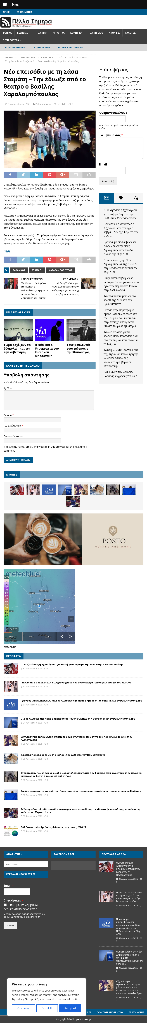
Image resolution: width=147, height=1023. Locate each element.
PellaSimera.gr (43, 104)
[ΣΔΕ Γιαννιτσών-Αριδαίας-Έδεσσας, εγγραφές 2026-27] (11, 831)
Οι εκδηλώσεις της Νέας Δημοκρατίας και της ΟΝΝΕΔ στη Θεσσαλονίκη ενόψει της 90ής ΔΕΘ (78, 718)
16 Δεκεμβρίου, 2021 (19, 104)
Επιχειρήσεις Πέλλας (71, 47)
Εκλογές (130, 32)
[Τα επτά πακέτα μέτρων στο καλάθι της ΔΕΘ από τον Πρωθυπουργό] (97, 489)
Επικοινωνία (24, 12)
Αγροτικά (59, 32)
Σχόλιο (8, 388)
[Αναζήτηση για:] (26, 864)
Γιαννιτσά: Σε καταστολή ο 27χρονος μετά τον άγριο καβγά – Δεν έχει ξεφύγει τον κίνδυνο (76, 682)
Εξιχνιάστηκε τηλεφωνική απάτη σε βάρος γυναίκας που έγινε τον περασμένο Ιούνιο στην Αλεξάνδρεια (76, 738)
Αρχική (7, 12)
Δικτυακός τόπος (13, 436)
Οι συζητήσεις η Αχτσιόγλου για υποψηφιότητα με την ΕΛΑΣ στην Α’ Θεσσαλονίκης (120, 214)
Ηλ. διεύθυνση (13, 425)
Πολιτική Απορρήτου (110, 1012)
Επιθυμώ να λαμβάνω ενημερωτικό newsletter (21, 907)
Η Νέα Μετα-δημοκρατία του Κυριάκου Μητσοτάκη (47, 350)
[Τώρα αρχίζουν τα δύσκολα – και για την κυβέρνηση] (18, 330)
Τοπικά (7, 32)
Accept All (70, 1008)
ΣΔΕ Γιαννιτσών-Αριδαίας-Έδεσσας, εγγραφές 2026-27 (53, 827)
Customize (23, 1008)
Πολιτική (41, 32)
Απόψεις (114, 32)
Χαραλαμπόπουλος (60, 270)
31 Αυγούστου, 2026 (32, 668)
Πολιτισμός (95, 32)
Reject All (47, 1008)
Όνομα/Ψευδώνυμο (113, 113)
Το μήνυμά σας (111, 135)
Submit (10, 925)
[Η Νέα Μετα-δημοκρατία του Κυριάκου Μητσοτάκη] (49, 330)
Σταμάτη (37, 270)
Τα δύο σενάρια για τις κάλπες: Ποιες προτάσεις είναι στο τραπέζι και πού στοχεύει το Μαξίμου (81, 791)
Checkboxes (13, 900)
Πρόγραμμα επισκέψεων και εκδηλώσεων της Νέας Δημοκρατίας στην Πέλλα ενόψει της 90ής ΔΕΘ (81, 700)
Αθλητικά (76, 32)
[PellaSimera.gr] (26, 27)
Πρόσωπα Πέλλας (14, 47)
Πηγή (7, 251)
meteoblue (10, 647)
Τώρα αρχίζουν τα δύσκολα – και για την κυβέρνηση (17, 348)
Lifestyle (61, 104)
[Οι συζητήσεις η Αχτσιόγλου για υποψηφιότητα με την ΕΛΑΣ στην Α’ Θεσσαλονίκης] (17, 489)
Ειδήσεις (22, 32)
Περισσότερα (11, 40)
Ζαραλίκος (19, 270)
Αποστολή (108, 181)
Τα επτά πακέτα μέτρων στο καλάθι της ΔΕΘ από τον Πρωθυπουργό (120, 300)
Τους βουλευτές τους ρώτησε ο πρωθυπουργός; (78, 348)
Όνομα (8, 415)
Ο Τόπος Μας (41, 47)
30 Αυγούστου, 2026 (32, 743)
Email (103, 164)
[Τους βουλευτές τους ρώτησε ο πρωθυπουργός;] (81, 330)
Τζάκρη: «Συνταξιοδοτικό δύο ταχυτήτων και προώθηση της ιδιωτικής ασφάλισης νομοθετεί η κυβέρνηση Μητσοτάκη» (121, 358)
